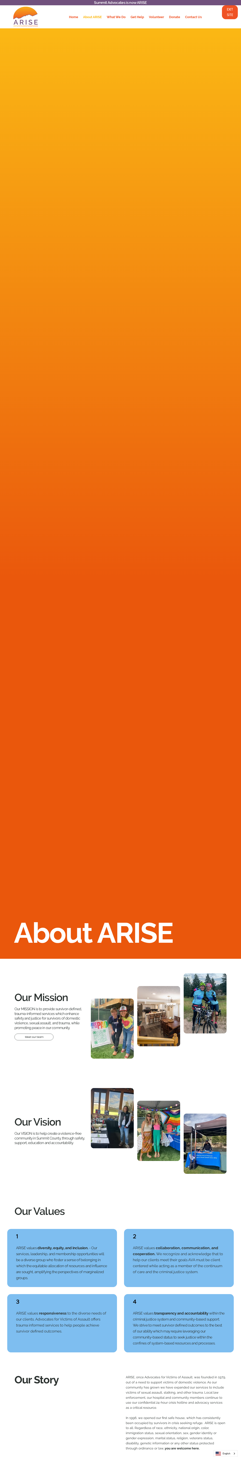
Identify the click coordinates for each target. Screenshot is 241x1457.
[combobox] (225, 1453)
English (226, 1453)
